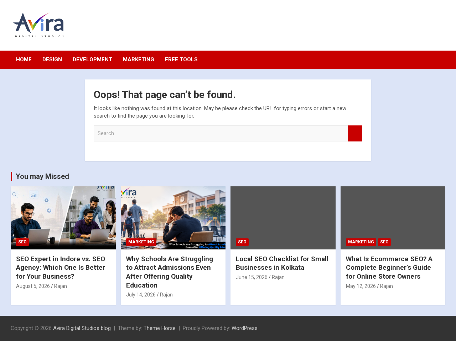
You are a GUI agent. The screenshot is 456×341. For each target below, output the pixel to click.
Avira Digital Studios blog (82, 328)
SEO (22, 241)
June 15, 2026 (252, 277)
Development (92, 59)
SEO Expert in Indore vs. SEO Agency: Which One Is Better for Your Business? (60, 267)
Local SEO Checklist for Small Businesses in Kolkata (282, 263)
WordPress (245, 328)
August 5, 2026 (33, 286)
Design (52, 59)
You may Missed (42, 176)
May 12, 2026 (361, 286)
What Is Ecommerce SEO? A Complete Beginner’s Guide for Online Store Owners (389, 267)
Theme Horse (160, 328)
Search (355, 133)
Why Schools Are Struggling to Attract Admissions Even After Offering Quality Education (169, 272)
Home (24, 59)
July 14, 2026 (141, 295)
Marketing (138, 59)
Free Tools (181, 59)
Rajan (60, 286)
